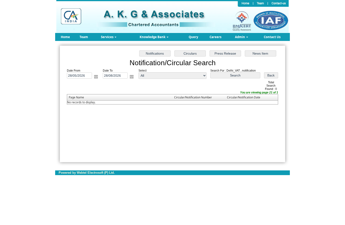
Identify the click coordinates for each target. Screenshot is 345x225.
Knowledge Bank (153, 37)
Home (65, 37)
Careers (215, 37)
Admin (240, 37)
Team (84, 37)
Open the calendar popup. (96, 76)
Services (107, 37)
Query (193, 37)
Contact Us (272, 37)
